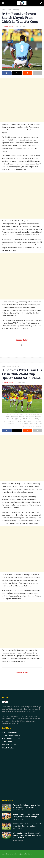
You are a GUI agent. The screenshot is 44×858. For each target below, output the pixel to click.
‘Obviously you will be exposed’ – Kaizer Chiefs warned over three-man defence (27, 835)
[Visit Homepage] (22, 3)
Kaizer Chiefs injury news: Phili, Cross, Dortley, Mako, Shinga (27, 815)
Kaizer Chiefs (7, 742)
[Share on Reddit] (27, 73)
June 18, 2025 (20, 26)
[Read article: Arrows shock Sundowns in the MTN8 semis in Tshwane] (6, 807)
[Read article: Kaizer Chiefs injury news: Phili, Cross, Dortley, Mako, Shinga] (6, 816)
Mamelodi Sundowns (9, 745)
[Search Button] (41, 3)
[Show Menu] (3, 3)
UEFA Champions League (11, 739)
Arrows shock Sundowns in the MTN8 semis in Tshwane (26, 806)
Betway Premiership (13, 10)
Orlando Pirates (8, 748)
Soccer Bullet (8, 26)
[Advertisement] (22, 100)
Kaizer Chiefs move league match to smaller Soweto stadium (27, 825)
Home (3, 10)
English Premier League (11, 735)
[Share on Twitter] (17, 73)
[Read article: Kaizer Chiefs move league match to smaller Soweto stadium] (6, 826)
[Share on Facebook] (7, 73)
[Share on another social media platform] (37, 73)
